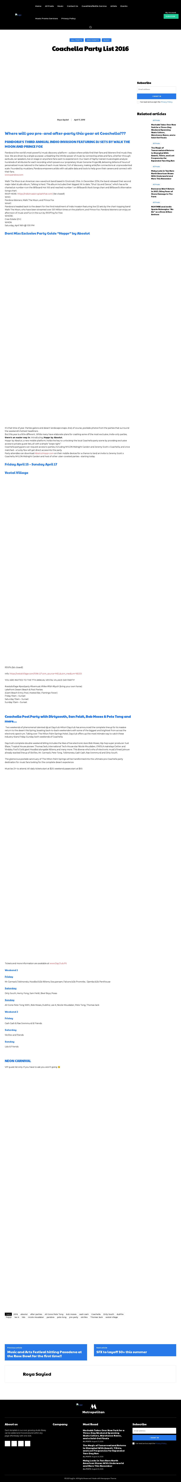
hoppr (9, 1317)
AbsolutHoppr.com (44, 453)
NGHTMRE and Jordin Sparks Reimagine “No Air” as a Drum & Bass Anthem (162, 210)
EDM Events (93, 40)
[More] (138, 59)
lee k (17, 1317)
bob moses (71, 1314)
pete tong (61, 1317)
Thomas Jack (96, 1317)
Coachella (96, 1314)
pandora (50, 1317)
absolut (24, 1314)
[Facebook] (7, 1443)
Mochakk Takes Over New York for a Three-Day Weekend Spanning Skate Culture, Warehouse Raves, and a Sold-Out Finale (163, 131)
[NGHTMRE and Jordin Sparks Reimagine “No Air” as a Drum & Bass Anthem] (143, 208)
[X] (21, 1443)
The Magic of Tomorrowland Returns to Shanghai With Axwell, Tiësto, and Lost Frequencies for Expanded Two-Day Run (163, 154)
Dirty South (108, 1314)
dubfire (120, 1314)
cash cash (84, 1314)
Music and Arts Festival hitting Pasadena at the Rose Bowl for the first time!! (44, 1354)
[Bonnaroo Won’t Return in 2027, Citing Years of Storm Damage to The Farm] (143, 190)
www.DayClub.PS (58, 963)
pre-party (73, 1317)
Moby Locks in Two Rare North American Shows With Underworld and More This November (162, 174)
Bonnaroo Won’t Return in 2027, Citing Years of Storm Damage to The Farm (162, 192)
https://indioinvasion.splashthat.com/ (35, 194)
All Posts (76, 40)
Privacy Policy (166, 102)
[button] (90, 27)
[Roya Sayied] (54, 120)
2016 (15, 1314)
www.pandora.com (14, 175)
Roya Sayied (62, 120)
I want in (156, 96)
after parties (36, 1314)
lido (23, 1317)
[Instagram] (14, 1443)
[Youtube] (27, 1443)
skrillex (84, 1317)
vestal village (112, 1317)
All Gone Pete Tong (54, 1314)
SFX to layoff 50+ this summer (121, 1352)
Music (107, 40)
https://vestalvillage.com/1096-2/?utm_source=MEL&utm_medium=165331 (46, 674)
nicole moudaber (36, 1317)
